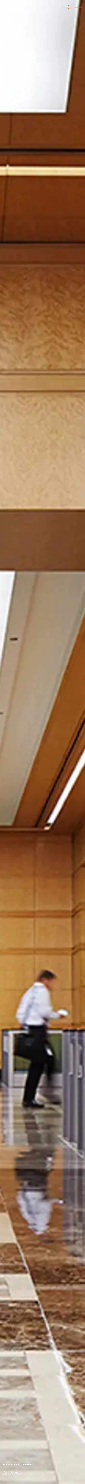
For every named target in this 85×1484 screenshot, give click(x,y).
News (7, 1464)
